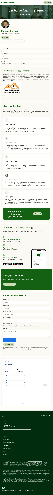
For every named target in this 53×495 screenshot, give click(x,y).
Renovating (20, 326)
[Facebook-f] (46, 416)
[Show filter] (45, 385)
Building (27, 326)
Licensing (5, 436)
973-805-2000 (6, 425)
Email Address (7, 311)
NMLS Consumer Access (8, 442)
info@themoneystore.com (9, 423)
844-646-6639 (12, 426)
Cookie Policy (6, 454)
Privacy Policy (6, 439)
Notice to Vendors (7, 448)
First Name (6, 299)
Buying (6, 326)
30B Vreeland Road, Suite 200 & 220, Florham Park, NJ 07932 (17, 429)
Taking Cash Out (35, 326)
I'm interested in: (7, 323)
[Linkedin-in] (41, 416)
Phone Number (7, 317)
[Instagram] (44, 416)
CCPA (4, 451)
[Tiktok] (49, 416)
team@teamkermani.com (8, 48)
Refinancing (13, 326)
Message (5, 328)
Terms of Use (6, 445)
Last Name (6, 305)
